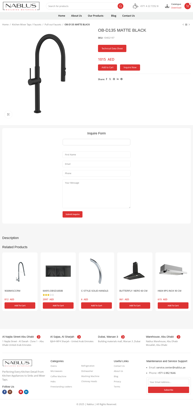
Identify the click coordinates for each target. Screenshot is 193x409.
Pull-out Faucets (53, 24)
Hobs (53, 381)
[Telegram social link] (121, 79)
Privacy (117, 381)
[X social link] (110, 79)
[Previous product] (183, 24)
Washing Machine (90, 376)
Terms (117, 386)
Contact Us (119, 365)
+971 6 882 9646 (167, 373)
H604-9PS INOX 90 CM (169, 291)
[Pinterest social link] (114, 79)
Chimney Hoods (89, 381)
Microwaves (56, 371)
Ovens (54, 365)
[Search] (120, 6)
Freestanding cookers (61, 386)
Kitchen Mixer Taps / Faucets (26, 24)
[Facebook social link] (106, 79)
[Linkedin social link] (118, 79)
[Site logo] (21, 5)
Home (5, 24)
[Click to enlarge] (8, 114)
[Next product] (189, 24)
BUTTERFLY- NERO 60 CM (133, 291)
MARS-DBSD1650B (53, 291)
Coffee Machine (58, 376)
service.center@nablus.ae (170, 367)
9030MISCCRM (12, 291)
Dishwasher (87, 371)
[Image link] (17, 362)
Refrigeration (88, 365)
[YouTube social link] (15, 392)
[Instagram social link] (10, 392)
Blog (116, 376)
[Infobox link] (145, 6)
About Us (118, 371)
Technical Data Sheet (112, 48)
